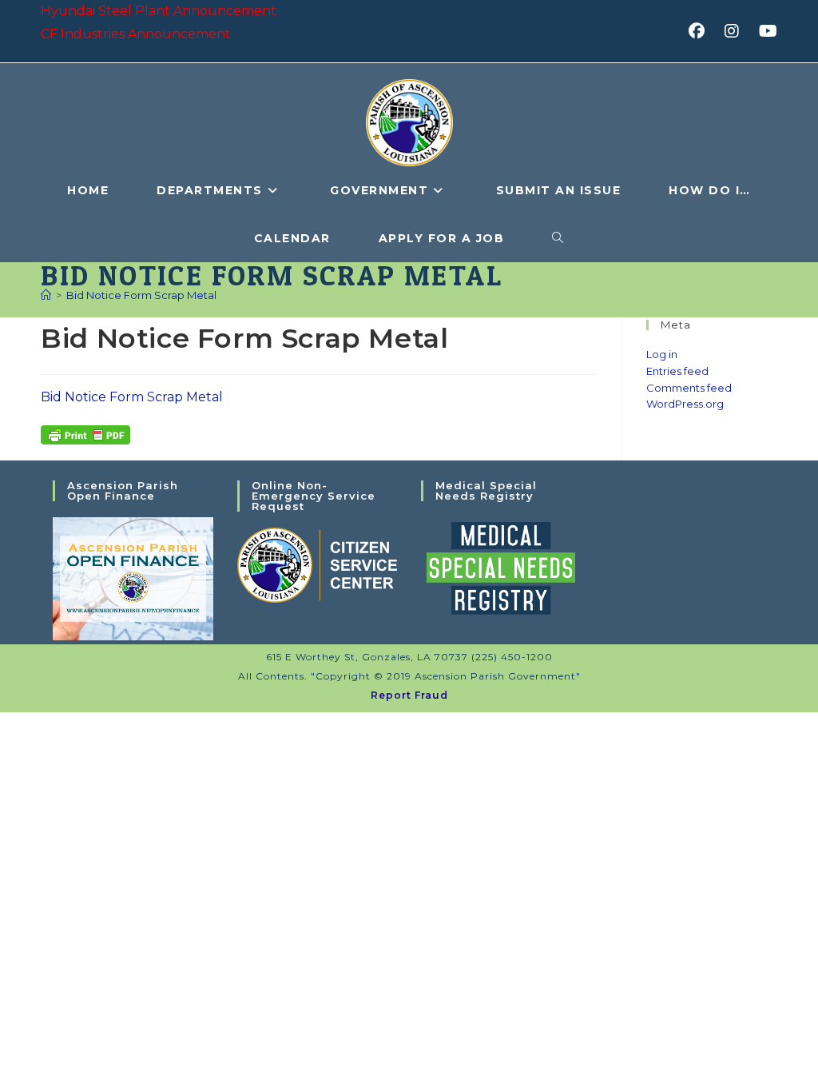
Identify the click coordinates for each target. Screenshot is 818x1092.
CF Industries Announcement (136, 34)
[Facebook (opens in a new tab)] (702, 31)
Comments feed (689, 387)
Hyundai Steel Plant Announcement (158, 10)
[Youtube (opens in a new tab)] (765, 31)
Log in (661, 354)
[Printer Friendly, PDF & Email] (85, 433)
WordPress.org (685, 403)
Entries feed (677, 371)
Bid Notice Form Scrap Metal (141, 295)
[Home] (46, 295)
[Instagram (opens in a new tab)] (737, 31)
